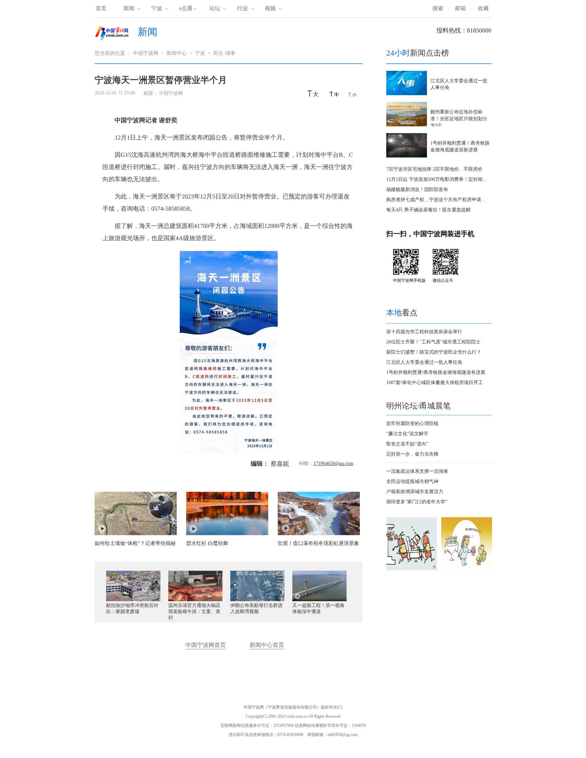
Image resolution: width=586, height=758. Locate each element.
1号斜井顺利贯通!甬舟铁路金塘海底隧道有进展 (435, 372)
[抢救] (411, 568)
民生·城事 (224, 53)
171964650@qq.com (333, 463)
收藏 (483, 8)
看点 (401, 313)
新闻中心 (177, 53)
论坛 (214, 8)
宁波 (156, 8)
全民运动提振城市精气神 (412, 481)
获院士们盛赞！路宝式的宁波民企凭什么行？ (433, 352)
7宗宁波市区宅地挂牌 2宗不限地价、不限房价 (434, 169)
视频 (270, 8)
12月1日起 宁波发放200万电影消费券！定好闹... (436, 179)
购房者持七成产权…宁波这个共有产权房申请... (435, 199)
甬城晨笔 (435, 406)
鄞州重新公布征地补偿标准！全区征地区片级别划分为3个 (458, 118)
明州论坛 (401, 406)
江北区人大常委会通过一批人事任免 (424, 362)
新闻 (128, 8)
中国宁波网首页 (205, 645)
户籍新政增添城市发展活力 (414, 491)
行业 (242, 8)
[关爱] (466, 568)
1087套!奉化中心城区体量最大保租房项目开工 (434, 382)
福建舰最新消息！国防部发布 (417, 189)
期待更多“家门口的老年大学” (416, 501)
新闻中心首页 (267, 645)
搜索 (437, 8)
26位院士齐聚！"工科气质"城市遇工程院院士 (433, 341)
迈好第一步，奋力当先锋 (412, 454)
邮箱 (460, 8)
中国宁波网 (145, 53)
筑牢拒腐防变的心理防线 (412, 423)
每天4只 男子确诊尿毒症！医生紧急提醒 (428, 209)
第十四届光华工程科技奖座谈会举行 (424, 331)
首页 (101, 8)
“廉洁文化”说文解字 (407, 433)
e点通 (185, 8)
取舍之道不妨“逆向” (407, 443)
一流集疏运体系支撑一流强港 (417, 471)
